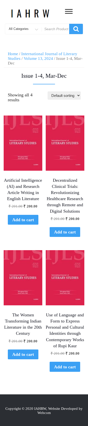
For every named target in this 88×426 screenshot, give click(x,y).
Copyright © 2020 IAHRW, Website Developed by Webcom (44, 411)
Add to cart (23, 219)
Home (13, 54)
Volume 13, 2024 (38, 58)
